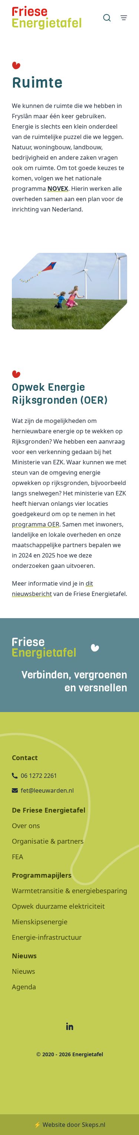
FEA (17, 856)
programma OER (35, 524)
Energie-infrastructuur (47, 937)
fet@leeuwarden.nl (47, 790)
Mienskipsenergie (39, 921)
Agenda (24, 986)
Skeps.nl (93, 1125)
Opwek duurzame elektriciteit (58, 906)
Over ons (26, 825)
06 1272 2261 (39, 776)
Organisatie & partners (48, 841)
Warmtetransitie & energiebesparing (69, 890)
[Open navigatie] (123, 17)
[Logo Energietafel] (47, 18)
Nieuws (23, 971)
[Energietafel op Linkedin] (69, 1026)
